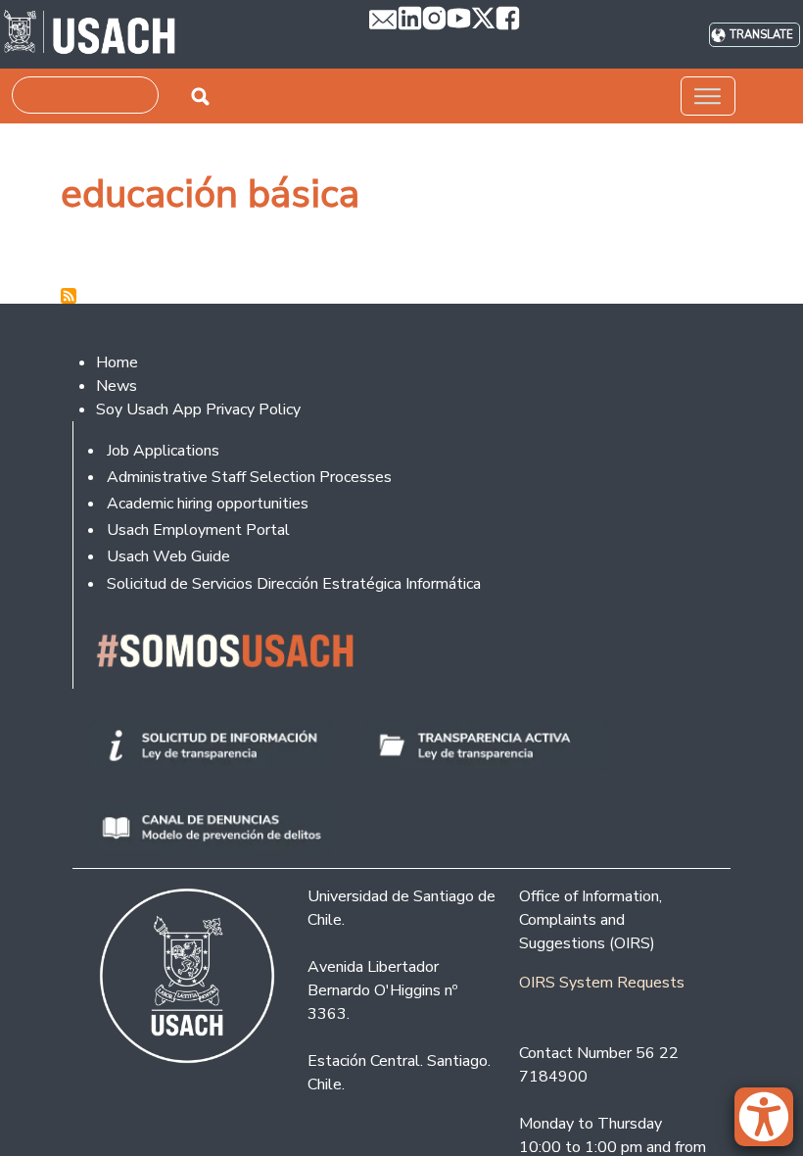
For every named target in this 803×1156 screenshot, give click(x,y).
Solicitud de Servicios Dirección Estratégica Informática (294, 584)
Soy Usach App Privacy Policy (198, 409)
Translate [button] (761, 34)
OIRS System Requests (602, 982)
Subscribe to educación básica (68, 296)
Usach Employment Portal (198, 530)
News (116, 386)
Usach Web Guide (168, 556)
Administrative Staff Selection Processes (249, 477)
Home (117, 362)
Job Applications (163, 450)
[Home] (89, 34)
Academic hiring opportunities (207, 503)
